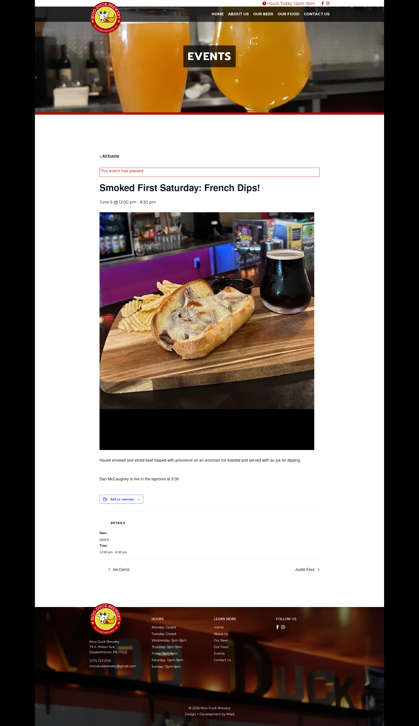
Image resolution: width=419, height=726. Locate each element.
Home (218, 14)
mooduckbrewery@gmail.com (112, 666)
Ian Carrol (120, 569)
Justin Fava (305, 569)
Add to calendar (122, 499)
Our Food (288, 14)
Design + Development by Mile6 (209, 714)
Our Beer (263, 14)
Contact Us (317, 14)
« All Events (109, 155)
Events (219, 653)
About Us (238, 14)
